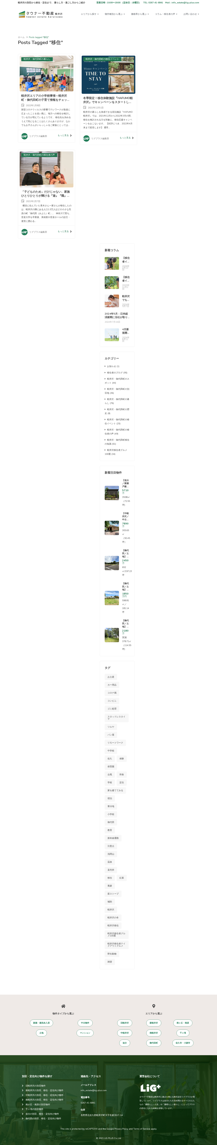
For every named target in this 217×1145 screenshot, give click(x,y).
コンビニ (112, 700)
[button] (41, 1023)
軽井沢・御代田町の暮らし (37, 59)
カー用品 (112, 684)
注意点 (111, 846)
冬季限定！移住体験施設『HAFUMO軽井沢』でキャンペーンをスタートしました (108, 102)
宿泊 (110, 798)
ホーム (21, 37)
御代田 (111, 822)
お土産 (111, 676)
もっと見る (63, 135)
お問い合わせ (190, 14)
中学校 (111, 750)
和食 (121, 774)
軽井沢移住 (113, 925)
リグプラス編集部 (38, 136)
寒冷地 (111, 806)
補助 (110, 901)
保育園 (111, 766)
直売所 (111, 869)
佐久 (110, 758)
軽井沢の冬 (113, 917)
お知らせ (111, 366)
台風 (110, 774)
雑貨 (110, 961)
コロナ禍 (112, 692)
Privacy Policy (121, 1128)
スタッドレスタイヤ (116, 717)
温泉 (110, 861)
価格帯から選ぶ (139, 14)
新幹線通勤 (113, 838)
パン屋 (111, 734)
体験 (121, 758)
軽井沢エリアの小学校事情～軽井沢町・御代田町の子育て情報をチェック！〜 (44, 100)
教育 (110, 830)
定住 (121, 782)
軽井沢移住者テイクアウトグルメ (116, 944)
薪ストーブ (113, 893)
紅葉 (121, 877)
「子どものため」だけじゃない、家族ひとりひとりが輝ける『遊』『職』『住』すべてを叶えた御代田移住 (45, 196)
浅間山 (111, 854)
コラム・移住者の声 (165, 14)
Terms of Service (141, 1128)
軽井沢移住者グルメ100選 (116, 934)
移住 (110, 877)
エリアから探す (89, 14)
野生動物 (112, 953)
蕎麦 (110, 885)
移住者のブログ (115, 372)
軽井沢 (111, 909)
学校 (110, 782)
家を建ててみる (115, 790)
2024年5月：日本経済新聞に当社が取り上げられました (116, 317)
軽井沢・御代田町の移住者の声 (39, 154)
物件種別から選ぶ (114, 14)
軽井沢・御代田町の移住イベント (102, 59)
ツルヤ (111, 726)
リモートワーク (115, 742)
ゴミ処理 (112, 708)
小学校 (111, 814)
